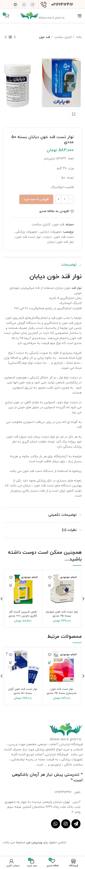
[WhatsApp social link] (24, 4)
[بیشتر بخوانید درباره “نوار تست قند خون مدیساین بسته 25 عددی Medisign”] (50, 662)
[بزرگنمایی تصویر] (73, 114)
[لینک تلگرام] (15, 4)
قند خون (44, 37)
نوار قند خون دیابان (60, 242)
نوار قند (76, 288)
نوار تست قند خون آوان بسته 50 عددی (22, 691)
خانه (78, 37)
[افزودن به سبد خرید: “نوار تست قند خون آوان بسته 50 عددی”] (11, 662)
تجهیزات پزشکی (26, 232)
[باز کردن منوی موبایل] (79, 15)
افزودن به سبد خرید (36, 199)
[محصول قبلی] (14, 37)
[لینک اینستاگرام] (32, 4)
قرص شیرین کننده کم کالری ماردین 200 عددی (23, 614)
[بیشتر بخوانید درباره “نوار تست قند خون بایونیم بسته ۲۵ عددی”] (50, 585)
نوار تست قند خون (28, 237)
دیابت (47, 237)
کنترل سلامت (62, 37)
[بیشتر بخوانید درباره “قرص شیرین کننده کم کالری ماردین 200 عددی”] (11, 585)
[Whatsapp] (55, 823)
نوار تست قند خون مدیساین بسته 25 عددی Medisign (62, 693)
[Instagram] (65, 823)
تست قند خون (64, 237)
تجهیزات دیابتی (50, 232)
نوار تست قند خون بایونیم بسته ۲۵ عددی (62, 614)
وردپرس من (34, 842)
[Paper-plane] (75, 823)
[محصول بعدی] (5, 37)
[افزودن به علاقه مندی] (50, 577)
